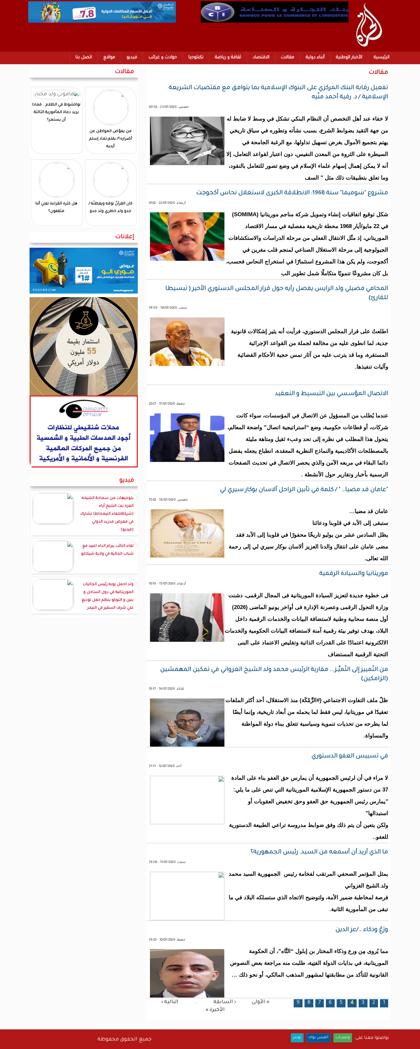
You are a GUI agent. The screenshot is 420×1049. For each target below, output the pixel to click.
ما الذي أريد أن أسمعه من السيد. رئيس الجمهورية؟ (319, 852)
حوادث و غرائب (163, 57)
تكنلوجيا (195, 57)
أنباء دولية (315, 57)
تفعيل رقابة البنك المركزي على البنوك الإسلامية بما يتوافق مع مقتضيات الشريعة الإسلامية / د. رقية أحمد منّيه (278, 93)
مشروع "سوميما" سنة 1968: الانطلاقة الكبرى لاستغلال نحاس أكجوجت (292, 193)
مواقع (109, 57)
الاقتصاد (261, 57)
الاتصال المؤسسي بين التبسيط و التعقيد (331, 394)
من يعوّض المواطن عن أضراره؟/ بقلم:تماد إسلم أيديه (110, 139)
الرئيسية (381, 57)
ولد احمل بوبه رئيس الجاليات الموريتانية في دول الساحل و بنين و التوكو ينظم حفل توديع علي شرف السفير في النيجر (108, 596)
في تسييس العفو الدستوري (349, 756)
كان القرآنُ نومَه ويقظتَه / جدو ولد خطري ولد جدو (111, 208)
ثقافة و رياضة (228, 57)
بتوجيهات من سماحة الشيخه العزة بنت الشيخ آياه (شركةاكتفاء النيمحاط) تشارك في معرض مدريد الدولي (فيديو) (107, 514)
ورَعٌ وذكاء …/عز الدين (361, 930)
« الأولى (260, 1002)
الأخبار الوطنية (349, 57)
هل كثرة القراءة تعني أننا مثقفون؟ (56, 208)
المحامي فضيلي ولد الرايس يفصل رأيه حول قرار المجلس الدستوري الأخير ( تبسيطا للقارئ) (276, 293)
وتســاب (343, 1038)
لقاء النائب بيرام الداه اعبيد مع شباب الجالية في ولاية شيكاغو (107, 550)
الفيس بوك (318, 1038)
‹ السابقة (224, 1002)
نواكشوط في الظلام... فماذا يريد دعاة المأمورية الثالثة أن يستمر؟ (56, 112)
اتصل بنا (83, 57)
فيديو (132, 57)
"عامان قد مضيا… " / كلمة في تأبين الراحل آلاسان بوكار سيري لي (304, 490)
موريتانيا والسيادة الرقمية (353, 574)
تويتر (297, 1038)
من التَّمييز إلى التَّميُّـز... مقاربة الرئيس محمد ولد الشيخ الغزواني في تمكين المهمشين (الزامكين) (274, 674)
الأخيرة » (215, 1010)
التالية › (169, 1002)
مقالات (287, 57)
